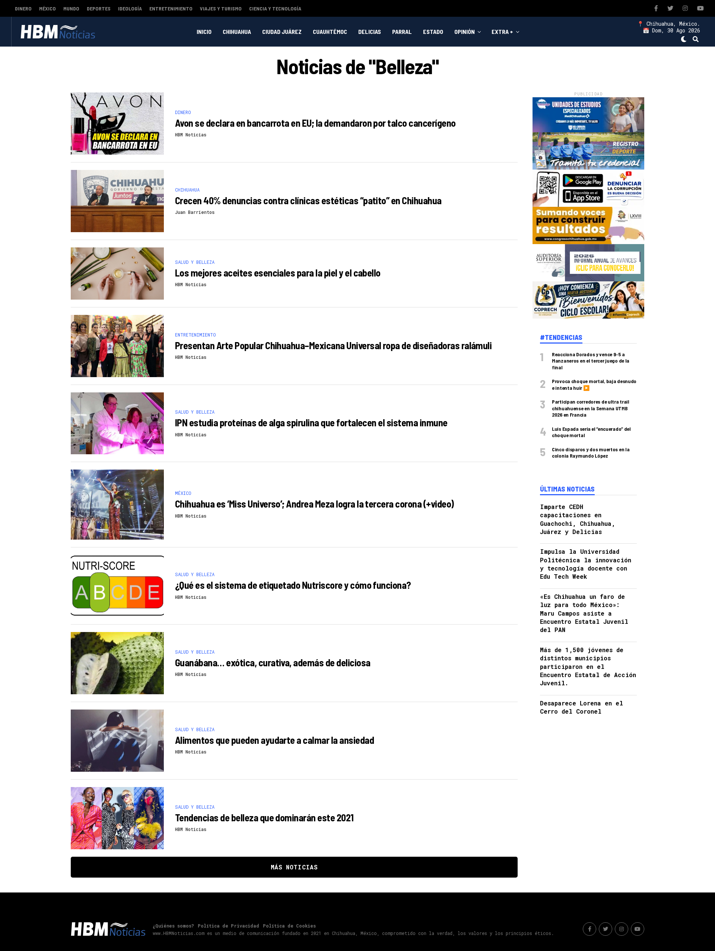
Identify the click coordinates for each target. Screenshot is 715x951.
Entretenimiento (171, 8)
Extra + (502, 31)
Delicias (369, 31)
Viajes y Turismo (221, 8)
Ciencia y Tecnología (275, 8)
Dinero (23, 8)
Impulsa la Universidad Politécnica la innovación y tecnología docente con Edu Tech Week (585, 563)
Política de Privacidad (228, 926)
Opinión (464, 31)
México (47, 8)
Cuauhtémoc (330, 31)
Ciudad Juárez (282, 31)
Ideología (130, 8)
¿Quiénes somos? (173, 926)
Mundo (71, 8)
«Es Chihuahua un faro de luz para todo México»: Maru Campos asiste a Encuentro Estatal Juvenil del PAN (584, 613)
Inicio (204, 31)
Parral (402, 31)
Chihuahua (237, 31)
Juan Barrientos (194, 212)
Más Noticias (294, 867)
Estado (433, 31)
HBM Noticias (190, 135)
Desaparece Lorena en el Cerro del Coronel (581, 707)
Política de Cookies (289, 926)
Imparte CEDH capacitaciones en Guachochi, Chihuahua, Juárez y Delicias (577, 519)
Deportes (99, 8)
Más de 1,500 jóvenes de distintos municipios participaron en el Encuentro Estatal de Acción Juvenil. (588, 666)
